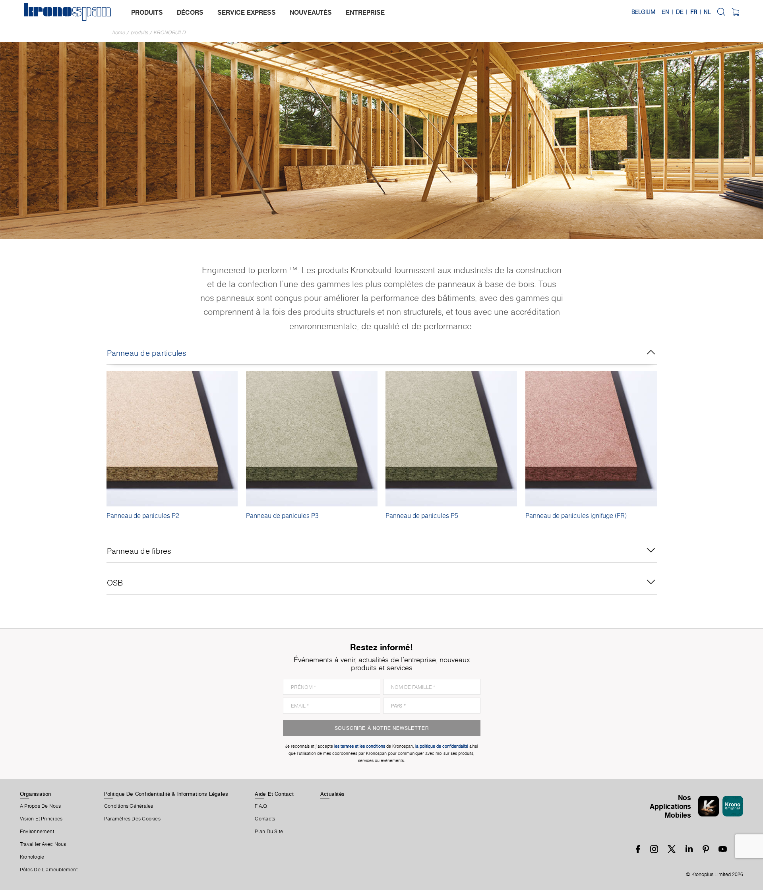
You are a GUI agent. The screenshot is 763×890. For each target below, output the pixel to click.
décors (190, 12)
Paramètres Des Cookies (132, 819)
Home (118, 32)
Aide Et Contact (274, 794)
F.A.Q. (261, 806)
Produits (139, 32)
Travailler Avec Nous (43, 844)
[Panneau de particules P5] (451, 438)
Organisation (35, 794)
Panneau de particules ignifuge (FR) (576, 515)
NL (707, 12)
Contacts (265, 819)
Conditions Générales (128, 806)
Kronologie (32, 857)
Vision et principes (41, 819)
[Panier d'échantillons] (735, 12)
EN (665, 12)
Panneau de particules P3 (282, 515)
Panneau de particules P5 (421, 515)
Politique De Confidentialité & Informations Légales (166, 794)
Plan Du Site (269, 831)
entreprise (365, 12)
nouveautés (311, 12)
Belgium (643, 12)
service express (246, 12)
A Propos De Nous (40, 806)
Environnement (37, 831)
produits (147, 12)
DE (680, 12)
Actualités (332, 794)
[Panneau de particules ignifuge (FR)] (591, 438)
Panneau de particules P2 (143, 515)
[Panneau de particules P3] (312, 438)
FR (693, 12)
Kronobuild (170, 32)
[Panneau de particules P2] (172, 438)
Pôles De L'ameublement (48, 870)
